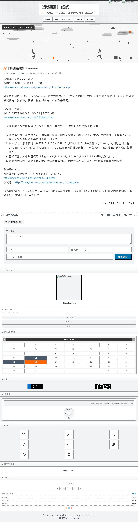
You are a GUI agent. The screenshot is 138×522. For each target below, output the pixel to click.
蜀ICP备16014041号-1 (69, 517)
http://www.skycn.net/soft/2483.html (29, 117)
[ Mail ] (69, 326)
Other (79, 19)
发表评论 (123, 256)
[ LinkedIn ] (69, 318)
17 (14, 362)
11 (35, 357)
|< (65, 413)
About (90, 19)
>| (72, 413)
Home (47, 19)
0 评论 (60, 73)
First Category (63, 19)
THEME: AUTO (69, 471)
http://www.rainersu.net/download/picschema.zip (37, 87)
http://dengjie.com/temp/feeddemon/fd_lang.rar (46, 182)
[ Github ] (69, 322)
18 (35, 362)
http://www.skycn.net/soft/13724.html (29, 177)
